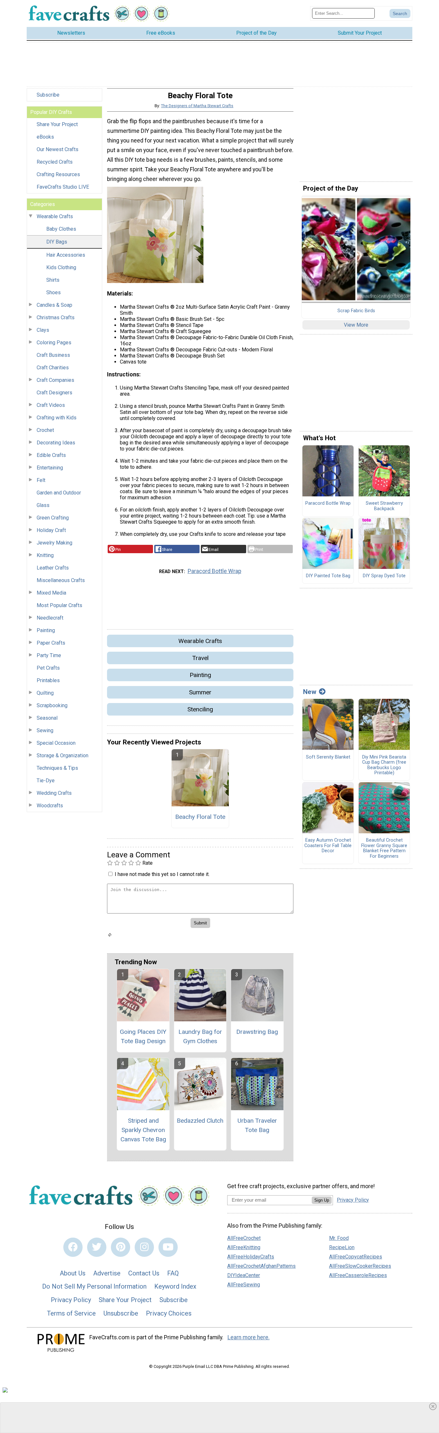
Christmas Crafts (56, 317)
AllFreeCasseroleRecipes (358, 1275)
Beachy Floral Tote (200, 816)
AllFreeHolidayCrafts (250, 1257)
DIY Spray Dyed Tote (384, 576)
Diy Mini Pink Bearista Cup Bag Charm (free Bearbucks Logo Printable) (384, 765)
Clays (43, 330)
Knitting (45, 555)
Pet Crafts (48, 668)
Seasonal (47, 718)
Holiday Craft (51, 530)
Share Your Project (57, 124)
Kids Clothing (61, 267)
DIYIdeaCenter (243, 1275)
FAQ (173, 1273)
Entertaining (50, 468)
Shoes (53, 292)
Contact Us (143, 1273)
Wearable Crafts (55, 216)
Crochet (45, 430)
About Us (72, 1273)
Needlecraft (50, 618)
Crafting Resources (58, 174)
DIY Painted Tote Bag (328, 576)
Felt (41, 480)
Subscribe (48, 95)
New (309, 692)
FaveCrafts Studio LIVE (63, 187)
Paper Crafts (51, 643)
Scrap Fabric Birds (356, 310)
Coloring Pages (54, 342)
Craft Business (53, 355)
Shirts (52, 280)
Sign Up (321, 1200)
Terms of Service (71, 1313)
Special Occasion (56, 743)
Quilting (45, 693)
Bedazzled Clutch (200, 1120)
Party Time (49, 655)
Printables (48, 680)
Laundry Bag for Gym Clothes (200, 1036)
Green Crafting (53, 518)
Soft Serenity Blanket (328, 757)
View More (356, 325)
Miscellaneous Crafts (61, 580)
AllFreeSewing (243, 1285)
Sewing (45, 730)
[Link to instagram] (144, 1247)
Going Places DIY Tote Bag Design (143, 1036)
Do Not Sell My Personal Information (94, 1286)
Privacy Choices (169, 1313)
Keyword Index (175, 1286)
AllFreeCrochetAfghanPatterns (261, 1266)
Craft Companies (55, 380)
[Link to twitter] (96, 1247)
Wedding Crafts (54, 793)
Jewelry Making (54, 543)
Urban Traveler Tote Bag (257, 1125)
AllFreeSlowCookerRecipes (360, 1266)
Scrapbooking (52, 705)
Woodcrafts (50, 805)
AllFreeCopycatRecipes (355, 1257)
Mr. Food (339, 1238)
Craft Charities (53, 368)
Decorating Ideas (56, 443)
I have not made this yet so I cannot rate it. (162, 874)
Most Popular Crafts (59, 605)
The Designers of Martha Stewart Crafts (197, 105)
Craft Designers (54, 393)
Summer (200, 692)
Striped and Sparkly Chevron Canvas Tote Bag (143, 1130)
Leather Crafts (53, 568)
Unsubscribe (120, 1313)
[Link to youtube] (168, 1247)
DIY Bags (56, 242)
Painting (46, 630)
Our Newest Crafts (57, 149)
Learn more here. (249, 1337)
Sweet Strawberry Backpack (384, 506)
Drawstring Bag (257, 1031)
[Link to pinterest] (120, 1247)
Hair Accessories (65, 255)
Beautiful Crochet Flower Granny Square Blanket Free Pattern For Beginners (384, 848)
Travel (200, 658)
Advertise (107, 1273)
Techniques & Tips (57, 768)
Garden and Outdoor (59, 493)
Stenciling (200, 709)
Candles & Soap (54, 305)
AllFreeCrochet (244, 1238)
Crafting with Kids (56, 418)
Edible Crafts (51, 455)
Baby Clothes (61, 229)
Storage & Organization (62, 755)
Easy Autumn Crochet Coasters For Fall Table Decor (328, 846)
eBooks (45, 137)
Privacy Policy (71, 1300)
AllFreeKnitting (243, 1247)
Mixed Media (51, 593)
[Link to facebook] (73, 1247)
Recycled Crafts (55, 162)
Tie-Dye (46, 780)
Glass (43, 505)
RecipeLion (341, 1247)
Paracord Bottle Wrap (214, 571)
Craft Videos (51, 405)
